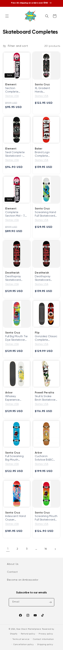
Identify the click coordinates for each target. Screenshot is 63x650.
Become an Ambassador (22, 580)
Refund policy (28, 634)
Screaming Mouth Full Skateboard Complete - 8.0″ (46, 518)
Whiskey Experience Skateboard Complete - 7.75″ (16, 398)
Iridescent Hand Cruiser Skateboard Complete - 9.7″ (15, 518)
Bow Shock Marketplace (28, 629)
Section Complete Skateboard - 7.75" (14, 90)
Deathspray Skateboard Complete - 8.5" (15, 278)
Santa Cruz (42, 84)
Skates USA (12, 96)
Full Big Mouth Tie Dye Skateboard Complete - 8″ (16, 338)
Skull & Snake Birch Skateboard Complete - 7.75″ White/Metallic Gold (46, 398)
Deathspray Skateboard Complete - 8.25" (46, 278)
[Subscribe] (50, 602)
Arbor (9, 392)
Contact (12, 572)
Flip (37, 332)
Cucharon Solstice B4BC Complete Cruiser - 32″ (46, 458)
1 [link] (7, 548)
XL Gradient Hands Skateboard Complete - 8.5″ (45, 90)
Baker (39, 148)
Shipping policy (45, 644)
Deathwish (12, 272)
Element (10, 84)
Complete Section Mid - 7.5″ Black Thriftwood (16, 214)
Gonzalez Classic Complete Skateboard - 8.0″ (46, 338)
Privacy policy (46, 634)
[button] (7, 16)
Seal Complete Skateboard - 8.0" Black (15, 154)
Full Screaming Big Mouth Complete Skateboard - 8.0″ (14, 458)
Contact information (43, 639)
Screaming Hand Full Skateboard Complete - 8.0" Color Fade (45, 214)
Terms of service (21, 639)
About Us (13, 564)
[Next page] (55, 549)
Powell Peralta (44, 392)
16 (45, 549)
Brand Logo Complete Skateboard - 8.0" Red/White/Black (46, 154)
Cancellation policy (23, 644)
